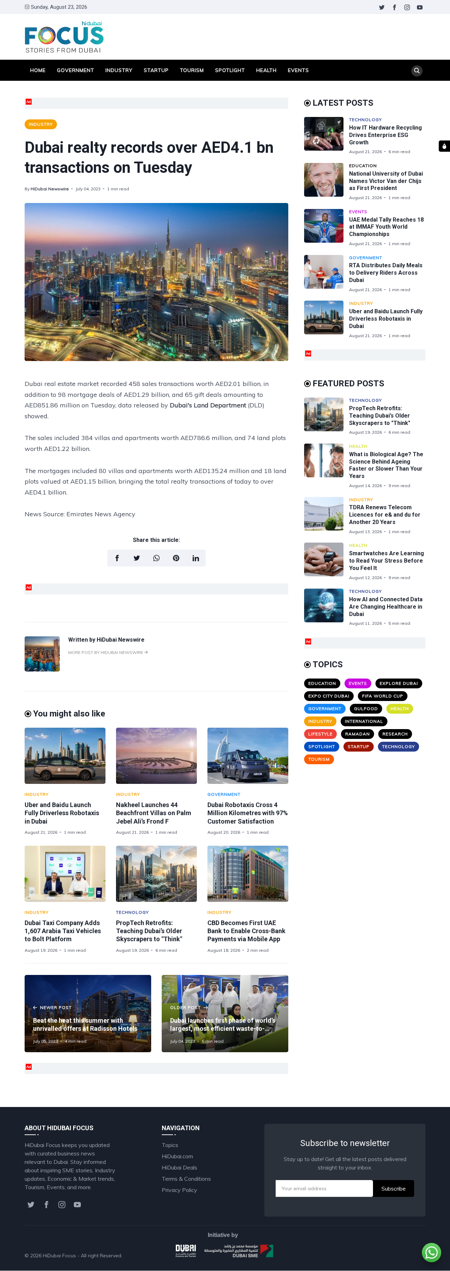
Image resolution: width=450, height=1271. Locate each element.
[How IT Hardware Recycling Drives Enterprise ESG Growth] (326, 136)
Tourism (192, 70)
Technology (132, 912)
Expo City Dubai (328, 696)
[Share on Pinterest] (176, 558)
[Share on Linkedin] (196, 558)
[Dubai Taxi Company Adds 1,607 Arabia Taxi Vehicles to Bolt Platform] (65, 874)
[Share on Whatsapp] (156, 558)
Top (413, 1255)
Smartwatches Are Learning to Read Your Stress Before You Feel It (386, 560)
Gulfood (366, 708)
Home (38, 70)
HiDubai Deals (179, 1167)
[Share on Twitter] (137, 558)
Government (75, 70)
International (364, 721)
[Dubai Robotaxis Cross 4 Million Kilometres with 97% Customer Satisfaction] (247, 756)
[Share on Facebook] (117, 558)
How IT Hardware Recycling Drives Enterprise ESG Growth (385, 135)
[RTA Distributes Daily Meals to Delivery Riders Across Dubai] (326, 274)
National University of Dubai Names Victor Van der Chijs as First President (386, 181)
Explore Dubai (399, 683)
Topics (170, 1144)
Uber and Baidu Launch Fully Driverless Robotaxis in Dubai (62, 813)
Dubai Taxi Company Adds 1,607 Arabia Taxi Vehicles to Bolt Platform (63, 931)
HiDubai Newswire (50, 188)
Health (266, 70)
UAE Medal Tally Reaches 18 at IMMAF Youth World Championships (386, 227)
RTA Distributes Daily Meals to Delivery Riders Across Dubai (386, 272)
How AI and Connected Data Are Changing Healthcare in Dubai (386, 606)
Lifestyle (320, 733)
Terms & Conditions (186, 1178)
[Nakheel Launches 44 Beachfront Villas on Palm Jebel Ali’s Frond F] (156, 756)
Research (395, 733)
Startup (156, 70)
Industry (119, 70)
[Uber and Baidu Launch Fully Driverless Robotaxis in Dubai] (65, 756)
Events (298, 70)
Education (363, 165)
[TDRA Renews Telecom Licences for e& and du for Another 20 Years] (326, 516)
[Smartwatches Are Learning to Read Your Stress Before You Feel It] (326, 561)
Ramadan (357, 733)
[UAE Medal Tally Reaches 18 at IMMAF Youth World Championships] (326, 228)
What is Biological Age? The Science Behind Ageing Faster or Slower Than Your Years (386, 465)
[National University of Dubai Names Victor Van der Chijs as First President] (326, 182)
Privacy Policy (179, 1189)
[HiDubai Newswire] (42, 669)
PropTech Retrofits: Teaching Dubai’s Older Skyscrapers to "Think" (149, 931)
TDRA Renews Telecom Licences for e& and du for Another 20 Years (384, 514)
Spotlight (230, 70)
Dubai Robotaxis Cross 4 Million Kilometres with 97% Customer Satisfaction (247, 813)
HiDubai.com (177, 1156)
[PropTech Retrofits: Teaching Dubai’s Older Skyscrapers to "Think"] (156, 874)
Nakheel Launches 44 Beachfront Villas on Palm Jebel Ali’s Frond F (153, 813)
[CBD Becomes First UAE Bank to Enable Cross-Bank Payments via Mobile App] (247, 874)
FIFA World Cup (382, 696)
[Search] (417, 71)
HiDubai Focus (59, 1255)
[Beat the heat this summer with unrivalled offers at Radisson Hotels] (88, 1013)
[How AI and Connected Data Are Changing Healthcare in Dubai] (326, 607)
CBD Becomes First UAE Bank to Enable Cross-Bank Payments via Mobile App (246, 931)
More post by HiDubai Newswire (106, 652)
